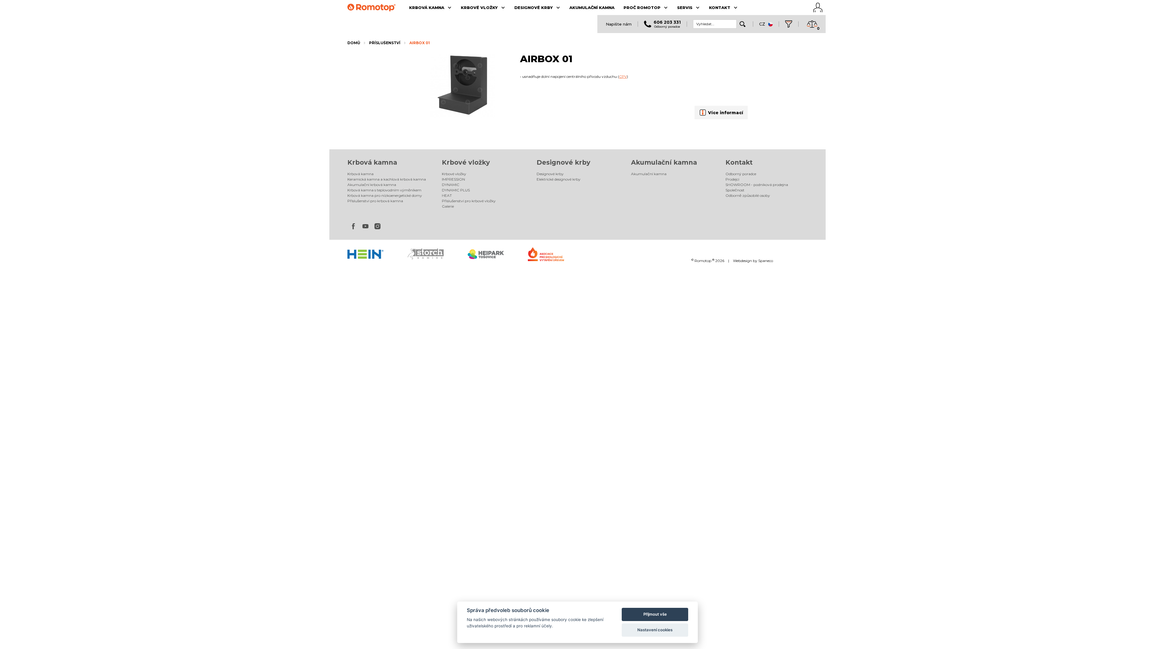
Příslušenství (384, 43)
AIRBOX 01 (419, 43)
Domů (353, 43)
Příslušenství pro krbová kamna (375, 201)
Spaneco (765, 260)
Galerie (448, 206)
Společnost (734, 190)
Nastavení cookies (655, 629)
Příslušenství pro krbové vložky (469, 201)
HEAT (447, 195)
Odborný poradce (740, 174)
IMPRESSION (453, 179)
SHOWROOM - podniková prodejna (756, 184)
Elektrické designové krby (559, 179)
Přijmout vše (655, 614)
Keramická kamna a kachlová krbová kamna (386, 179)
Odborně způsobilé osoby (747, 195)
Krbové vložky (466, 162)
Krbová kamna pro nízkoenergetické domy (384, 195)
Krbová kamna (372, 162)
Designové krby (563, 162)
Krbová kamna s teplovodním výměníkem (384, 190)
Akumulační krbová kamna (371, 184)
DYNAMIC (450, 184)
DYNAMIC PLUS (456, 190)
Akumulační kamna (664, 162)
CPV (623, 76)
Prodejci (732, 179)
